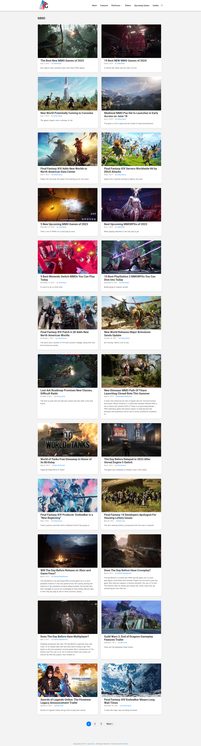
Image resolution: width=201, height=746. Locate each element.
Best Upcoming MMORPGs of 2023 (125, 224)
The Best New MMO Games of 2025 (62, 60)
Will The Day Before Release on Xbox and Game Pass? (66, 572)
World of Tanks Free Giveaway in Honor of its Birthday (66, 461)
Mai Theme (124, 744)
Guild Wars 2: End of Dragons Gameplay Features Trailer (128, 638)
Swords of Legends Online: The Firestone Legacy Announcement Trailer (66, 701)
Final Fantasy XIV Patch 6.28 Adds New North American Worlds (65, 333)
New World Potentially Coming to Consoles (67, 113)
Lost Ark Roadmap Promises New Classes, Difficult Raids (66, 392)
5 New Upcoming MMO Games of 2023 (64, 224)
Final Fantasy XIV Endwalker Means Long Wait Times (129, 701)
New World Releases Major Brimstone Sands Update (127, 333)
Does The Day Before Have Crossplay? (127, 570)
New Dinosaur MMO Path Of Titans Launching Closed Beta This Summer (127, 392)
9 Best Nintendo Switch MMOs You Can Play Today (68, 278)
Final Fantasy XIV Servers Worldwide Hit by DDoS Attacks (130, 170)
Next (109, 723)
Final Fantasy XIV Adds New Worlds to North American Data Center (64, 170)
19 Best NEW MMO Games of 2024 (125, 60)
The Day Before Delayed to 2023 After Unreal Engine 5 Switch (127, 461)
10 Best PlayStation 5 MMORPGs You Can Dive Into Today (129, 278)
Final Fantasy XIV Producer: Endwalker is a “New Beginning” (67, 516)
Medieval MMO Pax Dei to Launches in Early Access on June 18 (131, 114)
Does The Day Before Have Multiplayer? (65, 636)
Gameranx (91, 744)
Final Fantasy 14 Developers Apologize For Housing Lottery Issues (130, 516)
